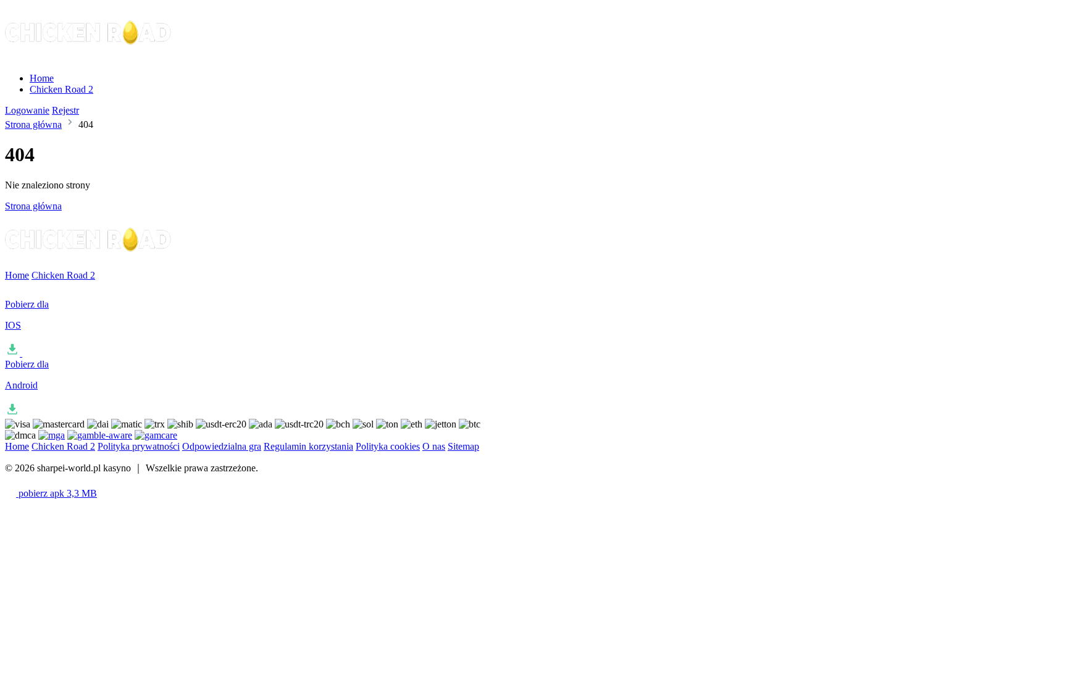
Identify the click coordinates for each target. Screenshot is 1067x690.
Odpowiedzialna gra (221, 446)
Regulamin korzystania (308, 446)
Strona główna (33, 124)
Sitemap (463, 446)
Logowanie (27, 110)
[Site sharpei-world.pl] (89, 57)
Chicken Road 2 (61, 89)
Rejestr (65, 110)
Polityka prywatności (139, 446)
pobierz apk (56, 493)
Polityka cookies (388, 446)
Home (42, 78)
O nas (433, 446)
